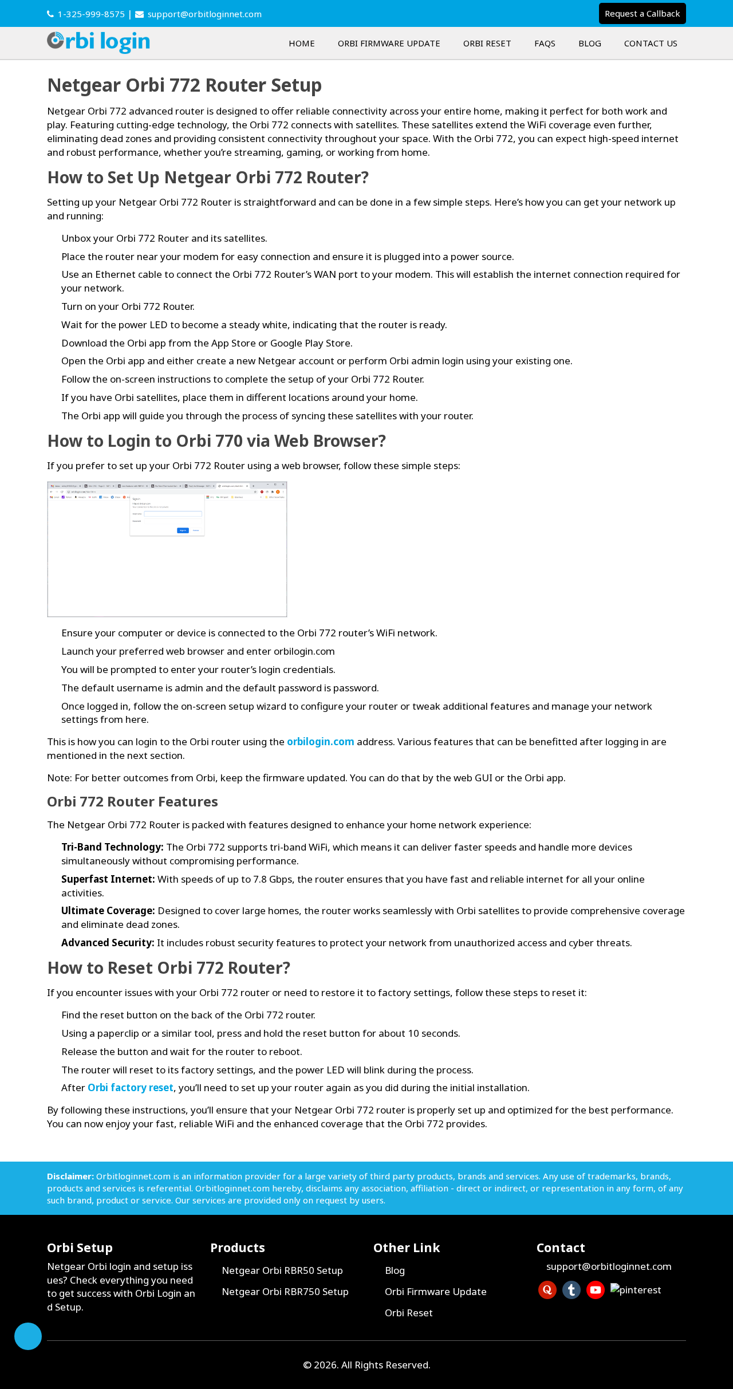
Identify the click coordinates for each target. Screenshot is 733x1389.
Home (302, 43)
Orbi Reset (487, 43)
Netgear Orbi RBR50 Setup (282, 1270)
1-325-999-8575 (91, 13)
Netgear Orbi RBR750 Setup (285, 1291)
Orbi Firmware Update (389, 43)
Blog (589, 43)
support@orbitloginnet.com (205, 13)
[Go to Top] (28, 1336)
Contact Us (650, 43)
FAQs (544, 43)
